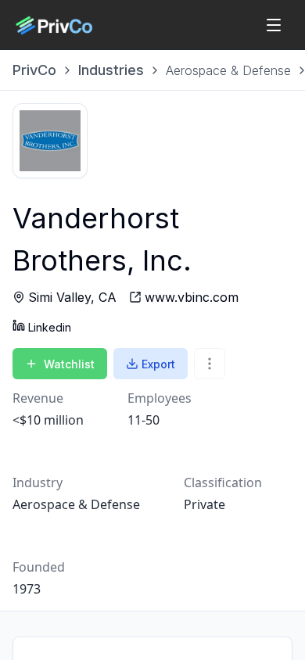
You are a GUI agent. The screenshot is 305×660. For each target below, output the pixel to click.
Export (158, 364)
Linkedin (49, 327)
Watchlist (69, 364)
